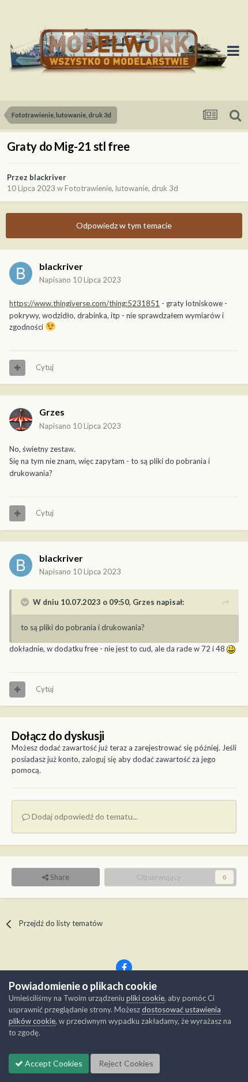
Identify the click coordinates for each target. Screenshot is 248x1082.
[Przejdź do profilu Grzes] (20, 419)
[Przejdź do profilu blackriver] (20, 273)
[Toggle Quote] (26, 602)
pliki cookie (145, 998)
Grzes (52, 411)
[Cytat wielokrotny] (17, 368)
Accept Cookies (52, 1063)
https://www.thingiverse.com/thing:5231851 (84, 303)
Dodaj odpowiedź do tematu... (84, 816)
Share (58, 877)
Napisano (80, 279)
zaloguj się (99, 759)
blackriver (47, 177)
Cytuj (45, 367)
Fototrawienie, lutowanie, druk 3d (121, 188)
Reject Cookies (125, 1063)
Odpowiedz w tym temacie (124, 225)
